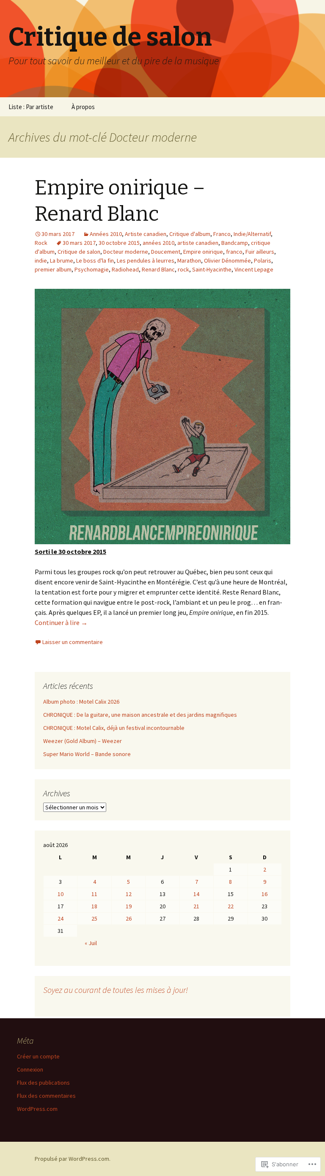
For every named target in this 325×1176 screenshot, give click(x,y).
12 (129, 894)
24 (60, 918)
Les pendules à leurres (145, 260)
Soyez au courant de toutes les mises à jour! (115, 989)
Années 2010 (106, 234)
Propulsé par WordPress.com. (72, 1158)
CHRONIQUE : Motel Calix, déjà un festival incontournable (114, 728)
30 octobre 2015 (119, 243)
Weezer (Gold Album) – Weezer (82, 741)
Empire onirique (203, 251)
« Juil (91, 943)
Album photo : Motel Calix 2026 (81, 701)
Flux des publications (43, 1082)
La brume (61, 260)
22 (231, 906)
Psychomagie (91, 269)
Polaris (262, 260)
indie (41, 260)
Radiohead (125, 269)
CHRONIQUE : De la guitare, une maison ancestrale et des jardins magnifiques (140, 714)
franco (234, 251)
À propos (83, 107)
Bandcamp (234, 243)
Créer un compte (38, 1056)
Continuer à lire (61, 622)
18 (94, 906)
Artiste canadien (145, 234)
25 (94, 918)
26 (129, 918)
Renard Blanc (158, 269)
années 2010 (158, 243)
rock (183, 269)
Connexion (30, 1069)
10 (60, 894)
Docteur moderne (125, 251)
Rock (41, 243)
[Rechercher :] (309, 107)
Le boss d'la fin (95, 260)
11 (94, 894)
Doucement (165, 251)
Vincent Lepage (253, 269)
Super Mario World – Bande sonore (87, 754)
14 (196, 894)
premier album (53, 269)
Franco (222, 234)
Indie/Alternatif (252, 234)
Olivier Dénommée (227, 260)
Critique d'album (189, 234)
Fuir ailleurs (259, 251)
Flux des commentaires (46, 1095)
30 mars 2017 (79, 243)
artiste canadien (197, 243)
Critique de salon (79, 251)
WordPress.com (37, 1109)
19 (129, 906)
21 (196, 906)
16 (264, 894)
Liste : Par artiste (30, 107)
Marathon (189, 260)
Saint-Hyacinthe (211, 269)
